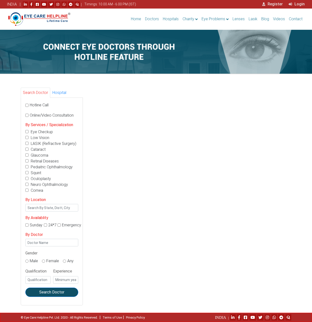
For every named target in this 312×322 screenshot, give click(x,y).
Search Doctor (51, 292)
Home (136, 19)
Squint (35, 173)
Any (70, 261)
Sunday (36, 225)
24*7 (52, 225)
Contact (295, 19)
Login (299, 4)
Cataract (38, 149)
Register (275, 4)
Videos (279, 19)
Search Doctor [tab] (35, 92)
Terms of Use (112, 317)
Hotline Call (39, 105)
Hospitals (171, 19)
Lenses (239, 19)
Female (52, 261)
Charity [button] (188, 19)
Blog (265, 19)
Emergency (71, 225)
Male (34, 261)
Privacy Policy (135, 317)
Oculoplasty (40, 178)
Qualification (36, 271)
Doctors (152, 19)
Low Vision (39, 137)
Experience (62, 271)
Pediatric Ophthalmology (51, 167)
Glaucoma (39, 155)
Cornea (36, 190)
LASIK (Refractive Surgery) (53, 143)
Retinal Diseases (44, 161)
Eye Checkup (41, 132)
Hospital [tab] (59, 92)
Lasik (253, 19)
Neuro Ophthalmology (49, 184)
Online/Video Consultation (52, 115)
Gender (31, 253)
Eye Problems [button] (213, 19)
